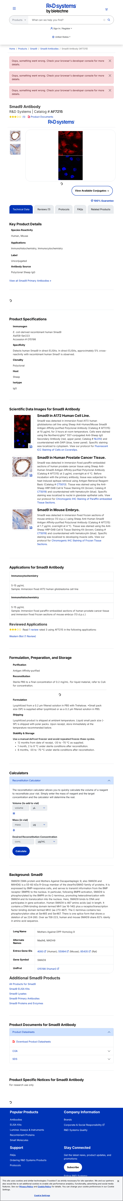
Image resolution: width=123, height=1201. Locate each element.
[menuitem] (12, 48)
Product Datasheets (23, 1031)
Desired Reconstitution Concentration (34, 836)
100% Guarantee (104, 200)
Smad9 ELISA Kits (19, 988)
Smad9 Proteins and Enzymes (26, 1003)
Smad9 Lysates (17, 993)
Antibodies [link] (16, 1119)
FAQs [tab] (80, 209)
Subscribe (73, 1167)
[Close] (110, 61)
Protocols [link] (15, 1165)
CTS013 (61, 484)
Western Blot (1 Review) (22, 636)
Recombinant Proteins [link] (22, 1134)
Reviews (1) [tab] (44, 209)
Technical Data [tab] (21, 209)
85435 (84, 951)
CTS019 (41, 491)
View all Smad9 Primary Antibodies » (30, 280)
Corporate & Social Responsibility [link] (83, 1124)
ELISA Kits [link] (15, 1124)
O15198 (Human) (46, 968)
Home (12, 48)
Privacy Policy (26, 1186)
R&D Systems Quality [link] (75, 1129)
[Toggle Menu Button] (14, 8)
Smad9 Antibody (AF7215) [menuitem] (75, 48)
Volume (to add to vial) (25, 803)
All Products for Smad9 (22, 984)
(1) (23, 116)
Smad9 (33, 48)
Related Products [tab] (100, 209)
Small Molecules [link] (19, 1140)
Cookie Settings (42, 1195)
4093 (40, 951)
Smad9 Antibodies (49, 48)
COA (15, 1050)
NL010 (97, 438)
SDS (14, 1058)
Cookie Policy (44, 1186)
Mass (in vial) (20, 819)
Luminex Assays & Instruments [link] (27, 1129)
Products (22, 48)
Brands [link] (68, 1119)
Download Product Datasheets (33, 1041)
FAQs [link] (13, 1155)
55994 (62, 951)
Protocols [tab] (63, 209)
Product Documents (42, 116)
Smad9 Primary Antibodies (24, 998)
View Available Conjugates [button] (91, 190)
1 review (33, 629)
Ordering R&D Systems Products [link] (28, 1160)
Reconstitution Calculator (26, 780)
